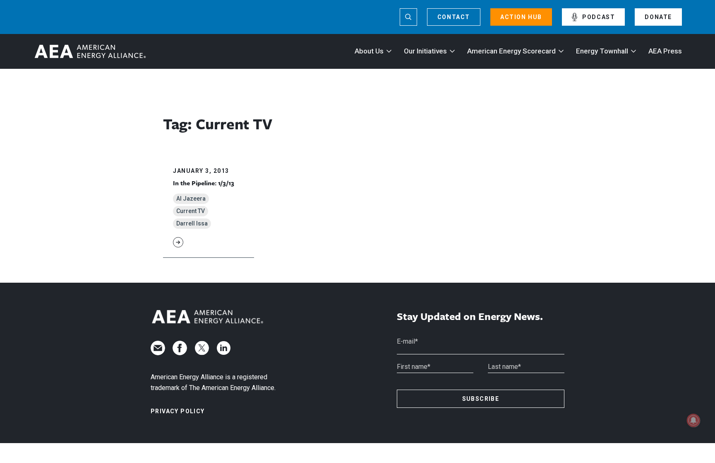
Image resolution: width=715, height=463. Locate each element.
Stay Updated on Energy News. (470, 316)
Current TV (190, 211)
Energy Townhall (602, 51)
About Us (369, 51)
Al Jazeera (191, 198)
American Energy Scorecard (511, 51)
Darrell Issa (192, 223)
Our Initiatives (425, 51)
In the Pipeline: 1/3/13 (203, 182)
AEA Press (665, 51)
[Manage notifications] (693, 420)
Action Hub (521, 17)
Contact (453, 17)
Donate (658, 17)
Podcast (598, 17)
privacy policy (178, 411)
